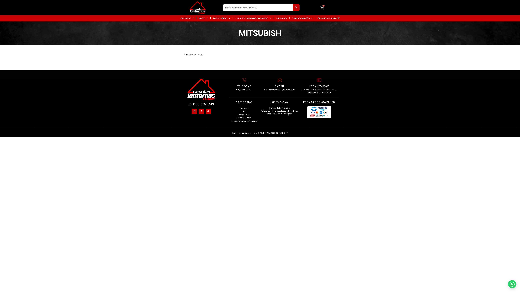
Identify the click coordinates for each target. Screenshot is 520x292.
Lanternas (185, 18)
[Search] (296, 7)
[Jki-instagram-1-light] (194, 111)
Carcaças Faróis (301, 18)
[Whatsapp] (208, 111)
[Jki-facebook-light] (201, 111)
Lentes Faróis (220, 18)
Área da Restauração (329, 18)
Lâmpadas (281, 18)
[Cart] (322, 7)
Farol (202, 18)
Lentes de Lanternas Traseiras (252, 18)
